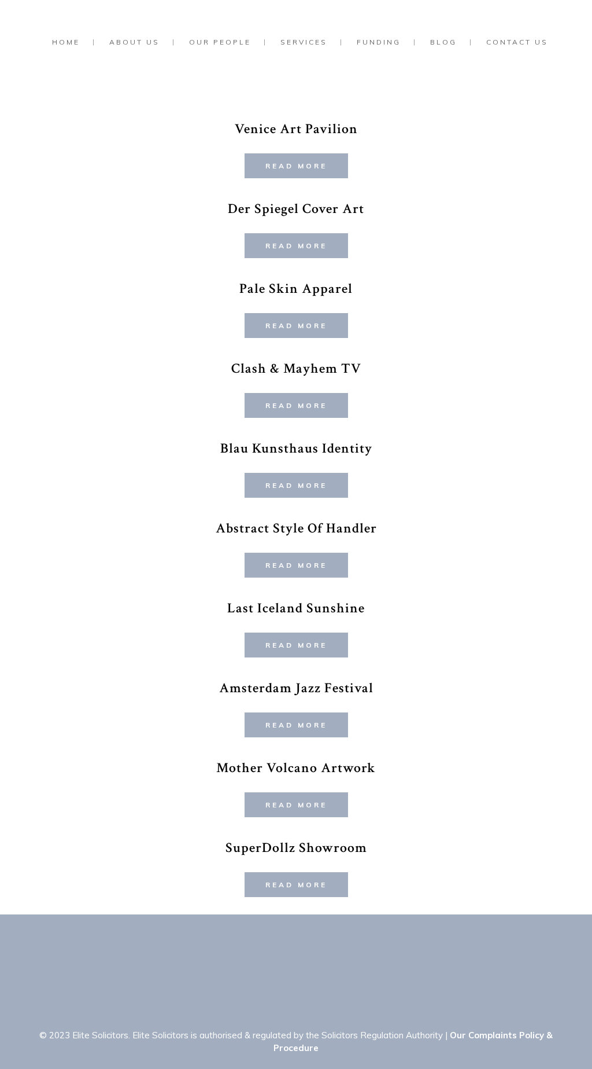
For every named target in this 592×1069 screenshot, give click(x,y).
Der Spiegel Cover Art (296, 209)
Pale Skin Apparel (296, 288)
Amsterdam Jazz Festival (296, 688)
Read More (296, 165)
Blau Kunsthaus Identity (296, 448)
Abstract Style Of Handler (296, 528)
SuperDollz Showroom (296, 848)
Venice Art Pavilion (296, 129)
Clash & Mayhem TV (296, 368)
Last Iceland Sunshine (296, 608)
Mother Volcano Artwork (296, 768)
